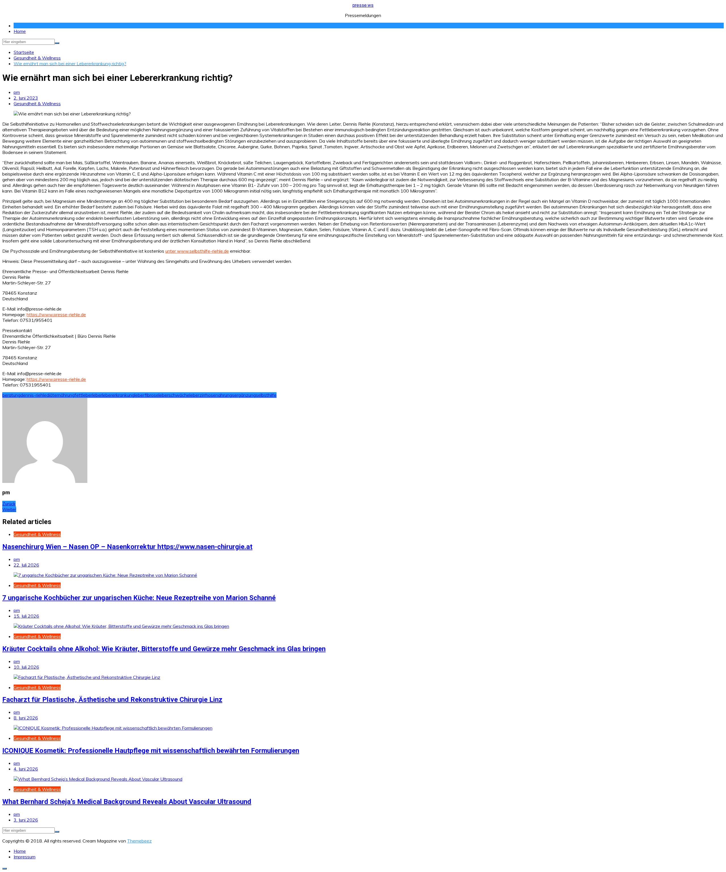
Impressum (24, 857)
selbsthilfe (266, 395)
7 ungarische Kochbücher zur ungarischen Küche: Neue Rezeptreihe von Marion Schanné (139, 598)
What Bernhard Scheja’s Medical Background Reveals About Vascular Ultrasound (126, 802)
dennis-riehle (33, 395)
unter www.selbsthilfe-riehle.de (197, 251)
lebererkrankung (118, 395)
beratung (11, 395)
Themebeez (139, 841)
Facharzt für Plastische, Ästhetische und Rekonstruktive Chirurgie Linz (112, 700)
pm (17, 92)
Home (20, 31)
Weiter (9, 509)
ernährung (64, 395)
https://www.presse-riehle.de (56, 314)
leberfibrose (146, 395)
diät (50, 395)
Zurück (9, 503)
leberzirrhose (202, 395)
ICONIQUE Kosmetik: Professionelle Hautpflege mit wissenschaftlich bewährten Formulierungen (150, 751)
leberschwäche (174, 395)
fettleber (83, 395)
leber (97, 395)
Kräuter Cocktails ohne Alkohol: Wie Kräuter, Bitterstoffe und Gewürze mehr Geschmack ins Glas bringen (164, 649)
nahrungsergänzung (236, 395)
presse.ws (363, 5)
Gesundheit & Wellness (37, 103)
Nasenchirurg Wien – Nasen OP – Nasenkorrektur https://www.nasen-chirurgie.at (127, 547)
